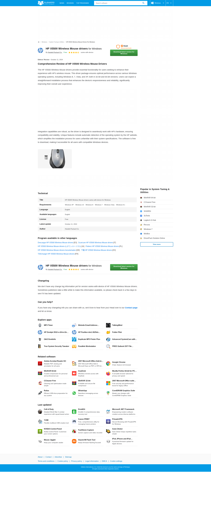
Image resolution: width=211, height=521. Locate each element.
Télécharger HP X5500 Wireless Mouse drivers (56, 254)
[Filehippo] (46, 3)
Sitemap (68, 457)
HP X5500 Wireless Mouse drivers (74, 48)
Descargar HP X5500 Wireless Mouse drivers (55, 242)
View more (157, 244)
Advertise (58, 457)
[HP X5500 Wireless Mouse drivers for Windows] (40, 50)
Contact (48, 457)
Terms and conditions (46, 461)
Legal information (92, 461)
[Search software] (143, 3)
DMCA (104, 461)
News (62, 3)
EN (168, 3)
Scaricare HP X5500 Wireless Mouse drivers (95, 242)
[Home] (39, 42)
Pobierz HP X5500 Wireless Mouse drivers (102, 246)
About (40, 457)
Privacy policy (76, 461)
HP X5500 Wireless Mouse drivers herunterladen (57, 250)
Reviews (70, 3)
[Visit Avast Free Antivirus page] (124, 47)
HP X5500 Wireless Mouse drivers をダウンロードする (59, 246)
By (54, 52)
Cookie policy (62, 461)
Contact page (131, 308)
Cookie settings (116, 461)
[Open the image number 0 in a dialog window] (55, 158)
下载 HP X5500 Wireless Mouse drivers (96, 250)
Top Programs (82, 3)
